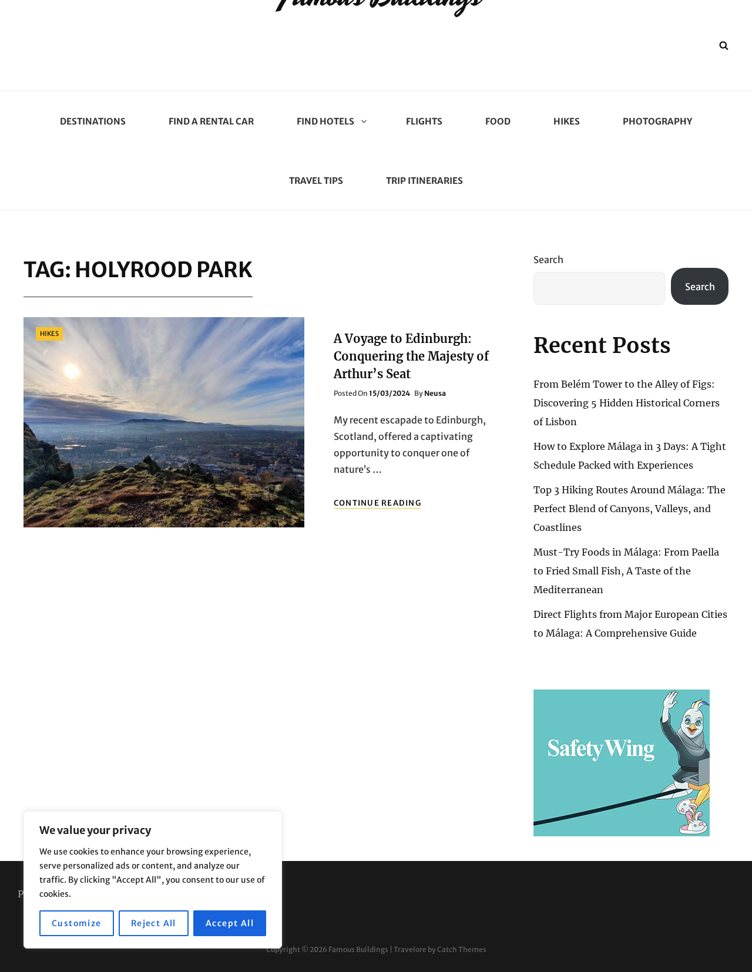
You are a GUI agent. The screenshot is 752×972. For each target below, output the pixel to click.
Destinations (93, 121)
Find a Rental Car (211, 121)
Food (498, 121)
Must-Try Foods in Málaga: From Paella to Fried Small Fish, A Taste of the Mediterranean (626, 571)
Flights (424, 121)
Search (548, 259)
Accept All (230, 923)
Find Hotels (325, 121)
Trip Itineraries (424, 180)
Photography (657, 121)
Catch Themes (461, 949)
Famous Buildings (358, 949)
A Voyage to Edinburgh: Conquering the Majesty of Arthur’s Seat (411, 356)
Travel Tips (316, 180)
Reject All (153, 923)
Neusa (435, 393)
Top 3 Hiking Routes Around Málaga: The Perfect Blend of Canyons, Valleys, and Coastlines (629, 508)
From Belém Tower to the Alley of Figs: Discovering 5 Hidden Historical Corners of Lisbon (626, 403)
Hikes (566, 121)
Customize (77, 923)
